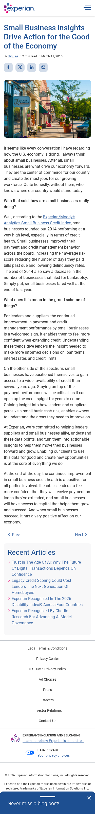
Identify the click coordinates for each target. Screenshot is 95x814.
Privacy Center (47, 659)
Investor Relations (47, 710)
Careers (48, 700)
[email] (43, 67)
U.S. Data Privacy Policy (47, 669)
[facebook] (8, 67)
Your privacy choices (53, 755)
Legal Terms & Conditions (47, 648)
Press (47, 690)
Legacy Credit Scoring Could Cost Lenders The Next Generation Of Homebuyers (41, 586)
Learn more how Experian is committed (53, 741)
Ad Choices (47, 679)
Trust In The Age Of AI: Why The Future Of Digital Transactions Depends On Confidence (46, 568)
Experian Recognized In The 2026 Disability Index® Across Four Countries (47, 601)
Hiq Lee (13, 56)
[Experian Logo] (19, 8)
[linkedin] (31, 67)
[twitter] (20, 67)
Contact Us (47, 721)
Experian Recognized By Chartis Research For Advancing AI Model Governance (42, 616)
